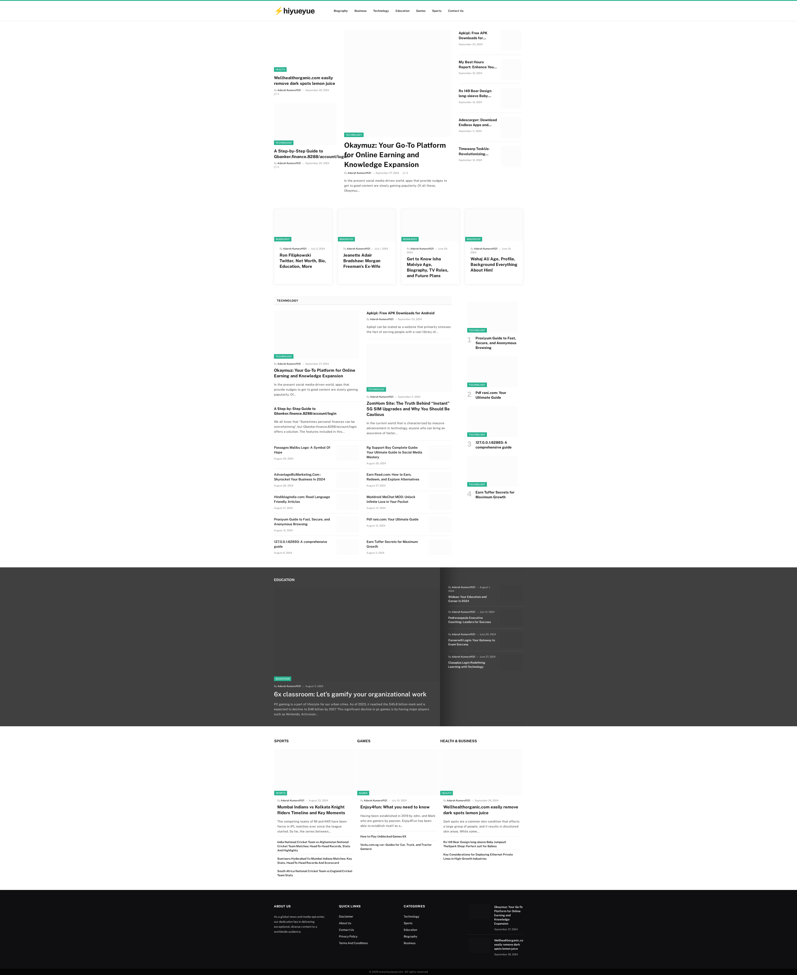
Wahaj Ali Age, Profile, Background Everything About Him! (494, 264)
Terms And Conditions (353, 943)
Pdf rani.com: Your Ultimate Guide (392, 519)
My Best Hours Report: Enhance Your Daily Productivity (477, 65)
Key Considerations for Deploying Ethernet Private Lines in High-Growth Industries (478, 856)
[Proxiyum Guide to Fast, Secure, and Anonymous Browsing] (347, 525)
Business (360, 10)
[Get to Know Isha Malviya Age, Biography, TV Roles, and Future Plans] (430, 225)
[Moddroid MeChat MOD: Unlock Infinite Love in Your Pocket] (440, 502)
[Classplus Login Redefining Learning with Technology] (511, 662)
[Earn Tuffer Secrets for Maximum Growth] (440, 547)
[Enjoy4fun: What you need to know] (398, 772)
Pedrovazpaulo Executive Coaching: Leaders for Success (469, 620)
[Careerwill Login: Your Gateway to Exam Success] (511, 640)
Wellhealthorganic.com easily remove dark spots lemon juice (304, 80)
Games (420, 10)
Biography (341, 10)
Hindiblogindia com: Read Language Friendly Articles (302, 499)
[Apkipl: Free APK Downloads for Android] (511, 40)
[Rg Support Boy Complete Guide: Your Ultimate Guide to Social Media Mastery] (440, 453)
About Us (345, 923)
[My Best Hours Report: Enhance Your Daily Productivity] (511, 69)
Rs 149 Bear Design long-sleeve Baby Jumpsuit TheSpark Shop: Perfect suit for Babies (477, 94)
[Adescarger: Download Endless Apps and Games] (511, 127)
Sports (436, 10)
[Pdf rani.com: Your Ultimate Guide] (440, 525)
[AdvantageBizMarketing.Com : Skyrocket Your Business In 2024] (347, 480)
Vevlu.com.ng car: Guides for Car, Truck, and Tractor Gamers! (396, 847)
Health (280, 69)
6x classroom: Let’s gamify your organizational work (350, 694)
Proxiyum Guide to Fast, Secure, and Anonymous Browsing (302, 521)
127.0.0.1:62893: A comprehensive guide (300, 544)
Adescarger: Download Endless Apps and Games (478, 123)
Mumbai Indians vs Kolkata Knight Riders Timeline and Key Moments (311, 809)
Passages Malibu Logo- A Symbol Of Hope (302, 450)
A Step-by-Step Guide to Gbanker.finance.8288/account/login (305, 154)
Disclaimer (346, 916)
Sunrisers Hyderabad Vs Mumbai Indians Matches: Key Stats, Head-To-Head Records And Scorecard (314, 860)
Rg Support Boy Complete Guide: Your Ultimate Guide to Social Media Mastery (394, 452)
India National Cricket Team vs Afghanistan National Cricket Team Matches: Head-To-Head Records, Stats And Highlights (313, 846)
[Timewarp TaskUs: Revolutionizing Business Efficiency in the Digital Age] (511, 156)
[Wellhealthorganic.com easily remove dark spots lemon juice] (305, 51)
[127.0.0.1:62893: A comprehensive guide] (347, 547)
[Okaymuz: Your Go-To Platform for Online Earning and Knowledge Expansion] (397, 83)
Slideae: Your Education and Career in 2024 (467, 599)
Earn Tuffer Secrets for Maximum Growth (392, 544)
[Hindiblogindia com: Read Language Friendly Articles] (347, 502)
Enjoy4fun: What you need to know (395, 806)
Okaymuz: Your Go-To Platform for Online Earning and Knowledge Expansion (395, 154)
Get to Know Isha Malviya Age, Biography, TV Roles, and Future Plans (428, 267)
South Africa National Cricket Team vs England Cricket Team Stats (314, 873)
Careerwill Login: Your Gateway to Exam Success (471, 642)
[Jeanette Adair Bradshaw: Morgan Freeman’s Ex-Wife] (367, 225)
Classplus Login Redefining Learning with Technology (466, 664)
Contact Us (455, 10)
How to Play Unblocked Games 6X (383, 836)
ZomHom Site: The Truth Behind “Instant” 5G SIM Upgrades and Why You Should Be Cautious (408, 409)
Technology (381, 10)
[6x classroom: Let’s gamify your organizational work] (357, 634)
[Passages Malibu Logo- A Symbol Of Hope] (347, 453)
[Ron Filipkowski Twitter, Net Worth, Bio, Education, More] (303, 225)
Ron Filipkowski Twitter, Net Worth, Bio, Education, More (303, 261)
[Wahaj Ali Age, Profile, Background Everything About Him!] (494, 225)
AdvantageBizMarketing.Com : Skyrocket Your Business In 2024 (299, 477)
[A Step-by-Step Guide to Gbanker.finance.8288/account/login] (305, 124)
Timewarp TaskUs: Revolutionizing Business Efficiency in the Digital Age (477, 151)
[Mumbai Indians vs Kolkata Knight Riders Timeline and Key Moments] (315, 772)
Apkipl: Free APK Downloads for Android (473, 36)
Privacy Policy (348, 936)
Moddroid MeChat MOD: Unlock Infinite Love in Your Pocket (391, 499)
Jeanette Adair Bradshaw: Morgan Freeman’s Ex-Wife (361, 261)
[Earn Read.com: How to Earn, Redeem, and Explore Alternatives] (440, 480)
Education (403, 10)
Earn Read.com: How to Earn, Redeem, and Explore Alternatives (393, 477)
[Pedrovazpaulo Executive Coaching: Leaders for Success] (511, 617)
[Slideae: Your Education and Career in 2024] (511, 593)
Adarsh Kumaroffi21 (289, 90)
